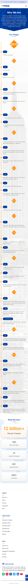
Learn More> (22, 1)
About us (4, 497)
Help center (5, 548)
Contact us (5, 545)
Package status (6, 523)
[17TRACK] (5, 6)
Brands (4, 534)
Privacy (4, 503)
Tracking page (6, 531)
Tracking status (6, 525)
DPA (3, 508)
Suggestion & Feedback (8, 551)
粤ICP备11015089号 (14, 583)
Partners (4, 557)
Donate (4, 554)
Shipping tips (5, 528)
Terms (3, 500)
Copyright (5, 505)
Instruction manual (7, 520)
